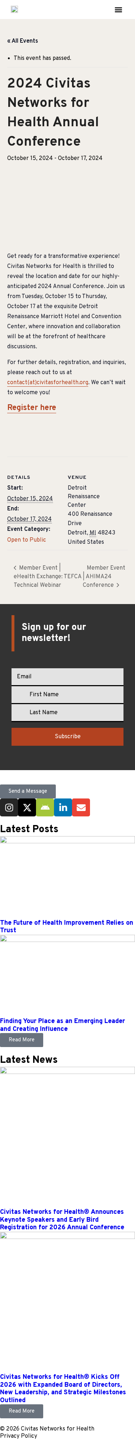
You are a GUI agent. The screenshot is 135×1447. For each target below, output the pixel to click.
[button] (118, 9)
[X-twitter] (27, 807)
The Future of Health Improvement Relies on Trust (66, 927)
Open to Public (26, 540)
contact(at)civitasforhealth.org (47, 382)
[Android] (45, 807)
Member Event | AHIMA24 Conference (104, 577)
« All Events (22, 41)
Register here (31, 408)
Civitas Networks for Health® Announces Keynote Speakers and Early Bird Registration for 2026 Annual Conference (62, 1220)
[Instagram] (9, 807)
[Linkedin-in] (63, 807)
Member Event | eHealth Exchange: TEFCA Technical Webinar (47, 577)
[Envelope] (81, 807)
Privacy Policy (18, 1436)
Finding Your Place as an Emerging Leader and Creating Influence (62, 1025)
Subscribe (68, 736)
